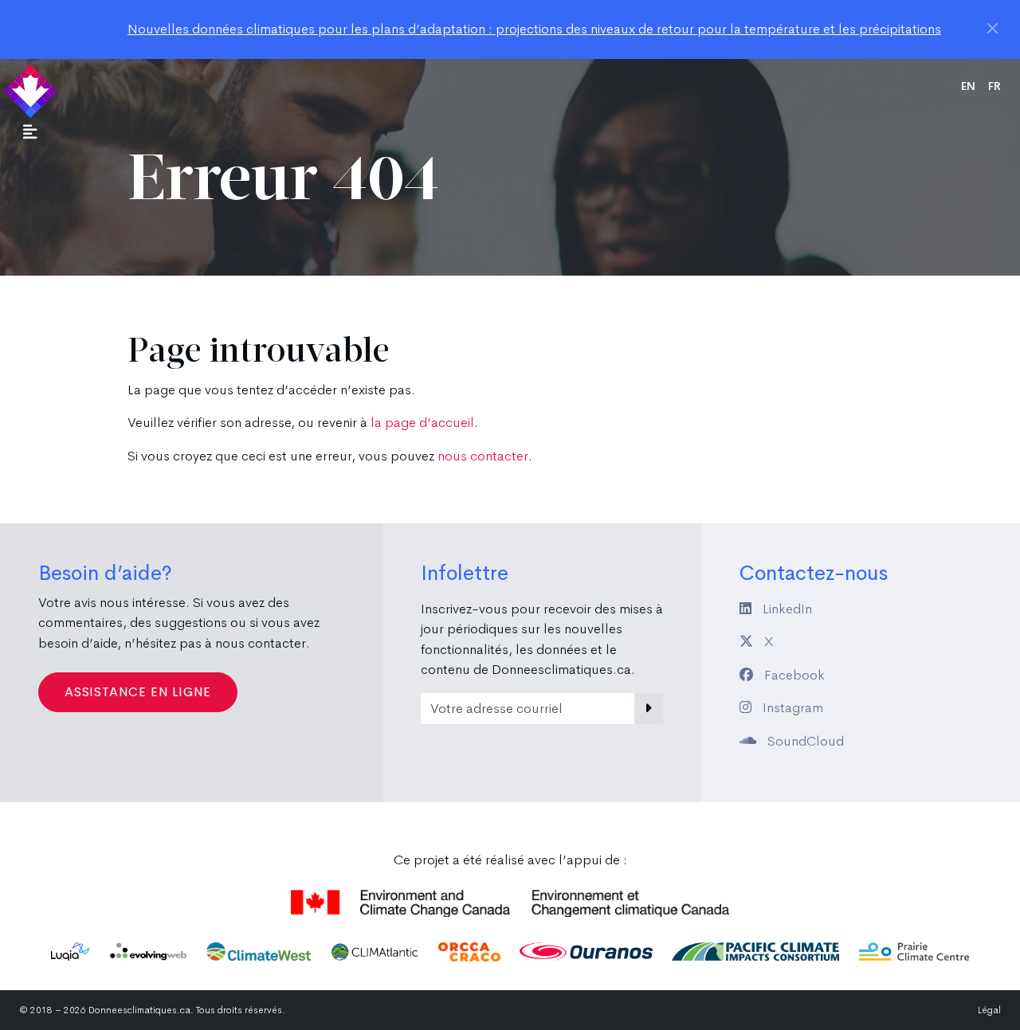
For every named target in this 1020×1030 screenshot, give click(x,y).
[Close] (992, 28)
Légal (989, 1010)
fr (994, 86)
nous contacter (482, 456)
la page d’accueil (422, 422)
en (968, 86)
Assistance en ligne (138, 691)
